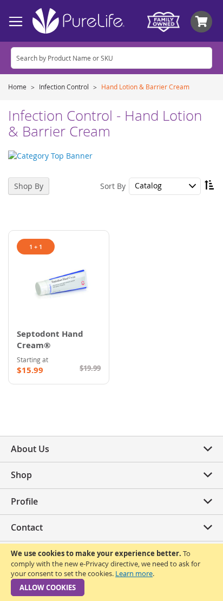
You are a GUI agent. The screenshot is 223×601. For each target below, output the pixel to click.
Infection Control (64, 86)
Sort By (113, 185)
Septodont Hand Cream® (50, 339)
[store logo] (78, 21)
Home (18, 86)
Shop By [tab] (28, 186)
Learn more (134, 573)
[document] (111, 572)
